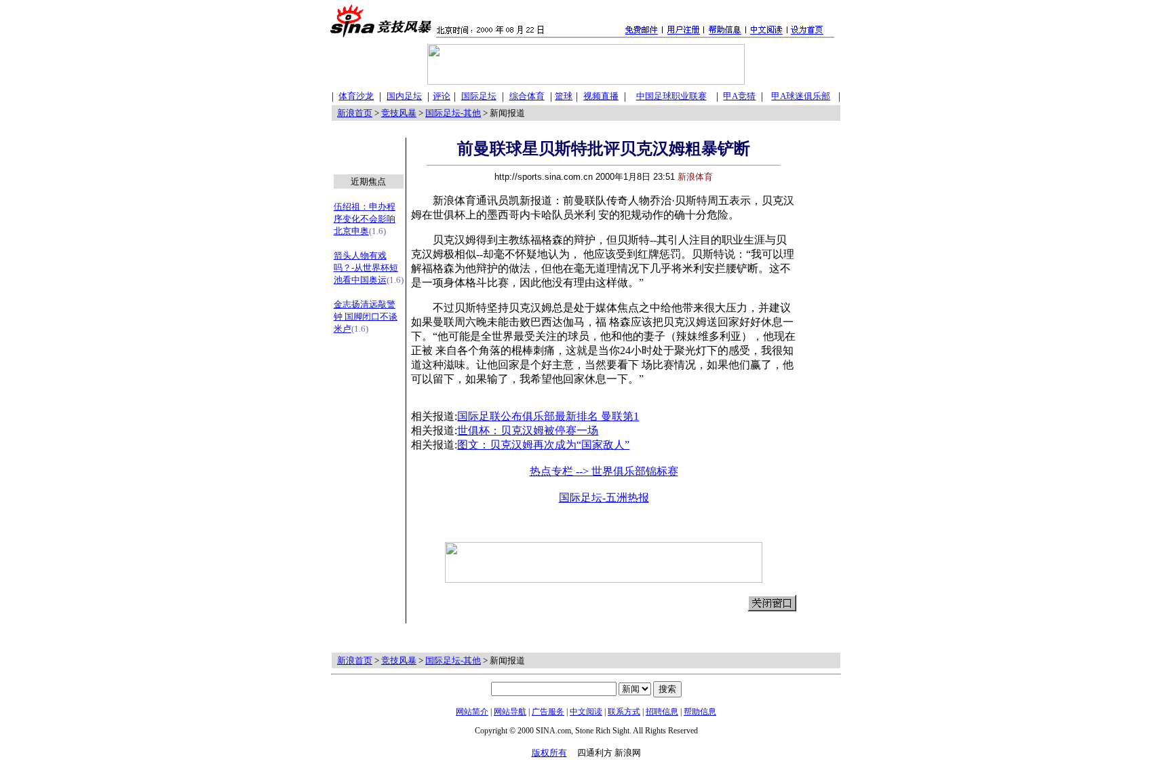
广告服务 (548, 711)
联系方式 (624, 711)
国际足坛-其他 (453, 113)
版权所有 (549, 753)
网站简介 (472, 711)
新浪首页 (354, 113)
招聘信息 (662, 711)
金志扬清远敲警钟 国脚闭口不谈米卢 (365, 316)
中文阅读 (586, 711)
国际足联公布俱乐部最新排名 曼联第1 (548, 416)
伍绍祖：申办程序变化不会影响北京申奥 (364, 218)
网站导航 (510, 711)
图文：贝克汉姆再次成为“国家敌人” (543, 444)
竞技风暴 (398, 113)
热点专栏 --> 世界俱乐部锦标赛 (604, 471)
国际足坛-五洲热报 (604, 497)
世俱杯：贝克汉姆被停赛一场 (527, 430)
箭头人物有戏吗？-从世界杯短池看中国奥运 (366, 267)
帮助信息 (700, 711)
